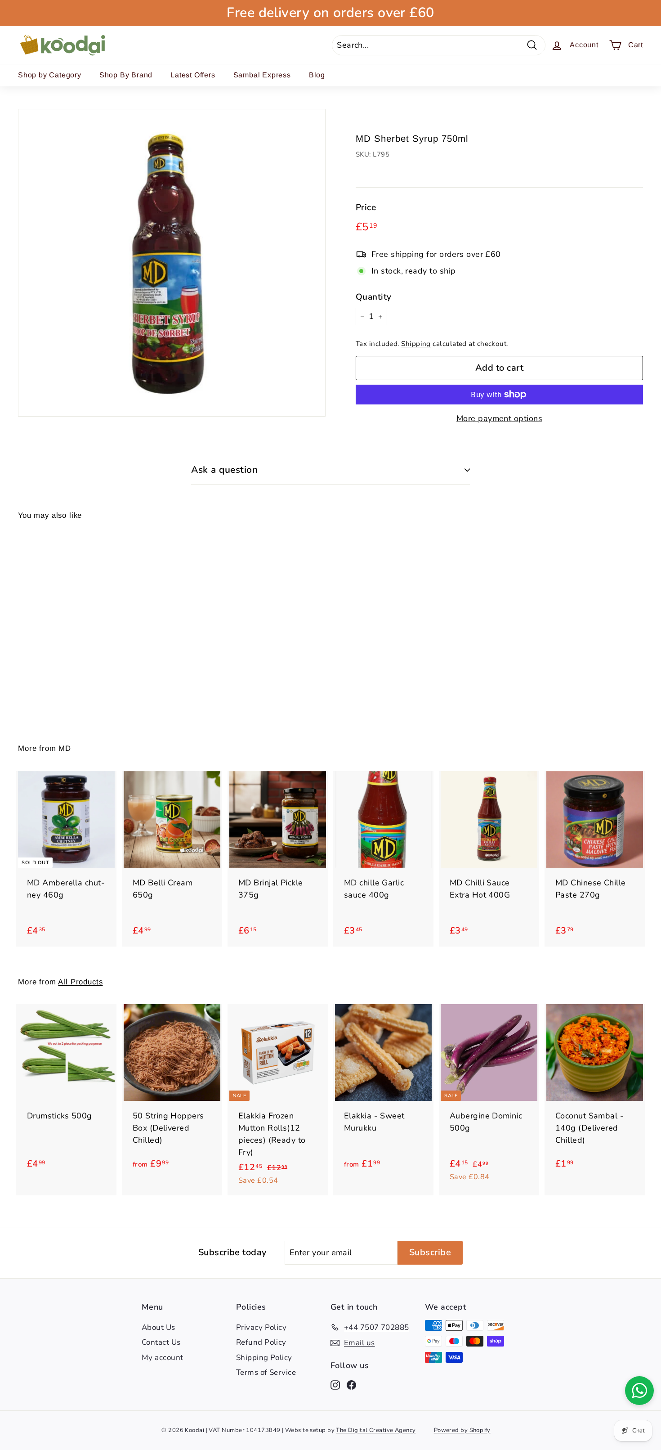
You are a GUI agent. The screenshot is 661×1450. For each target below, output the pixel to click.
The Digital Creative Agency (375, 1430)
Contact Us (161, 1342)
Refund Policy (261, 1342)
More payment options (499, 418)
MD (64, 748)
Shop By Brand (125, 75)
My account (162, 1357)
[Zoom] (171, 262)
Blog (317, 75)
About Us (158, 1327)
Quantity (374, 297)
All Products (80, 982)
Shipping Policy (264, 1357)
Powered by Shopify (462, 1430)
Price (366, 207)
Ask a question (224, 469)
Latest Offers (192, 75)
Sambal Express (262, 75)
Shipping (416, 343)
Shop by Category (49, 75)
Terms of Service (266, 1372)
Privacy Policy (261, 1327)
